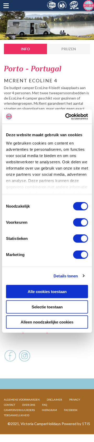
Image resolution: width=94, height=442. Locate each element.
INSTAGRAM (49, 410)
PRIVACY (74, 399)
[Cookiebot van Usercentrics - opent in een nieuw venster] (66, 116)
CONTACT (9, 404)
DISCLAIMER (54, 399)
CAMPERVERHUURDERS (19, 410)
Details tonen (66, 275)
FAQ (44, 404)
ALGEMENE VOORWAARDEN (22, 399)
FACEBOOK (71, 410)
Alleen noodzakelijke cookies (47, 322)
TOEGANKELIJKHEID (16, 415)
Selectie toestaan (47, 306)
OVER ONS (28, 404)
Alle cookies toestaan (47, 291)
